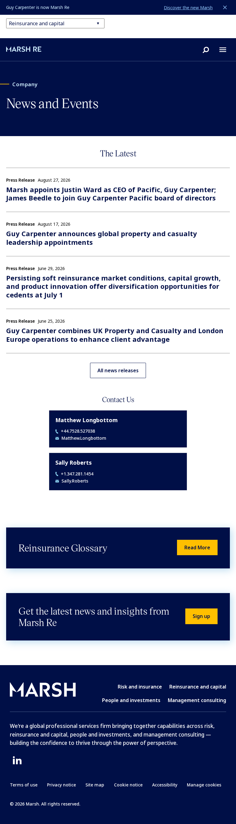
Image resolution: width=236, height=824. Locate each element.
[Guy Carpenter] (32, 49)
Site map (94, 785)
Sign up (201, 616)
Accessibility (164, 785)
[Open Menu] (223, 49)
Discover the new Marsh (188, 7)
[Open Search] (206, 49)
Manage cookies (204, 785)
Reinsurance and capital (197, 686)
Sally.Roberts (74, 481)
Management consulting (197, 700)
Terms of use (23, 785)
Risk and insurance (140, 686)
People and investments (131, 700)
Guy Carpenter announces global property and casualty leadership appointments (101, 237)
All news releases (118, 370)
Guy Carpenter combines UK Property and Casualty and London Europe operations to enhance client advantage (114, 334)
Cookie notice (128, 785)
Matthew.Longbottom (83, 438)
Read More (197, 547)
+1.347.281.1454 (77, 474)
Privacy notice (61, 785)
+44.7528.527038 (78, 431)
